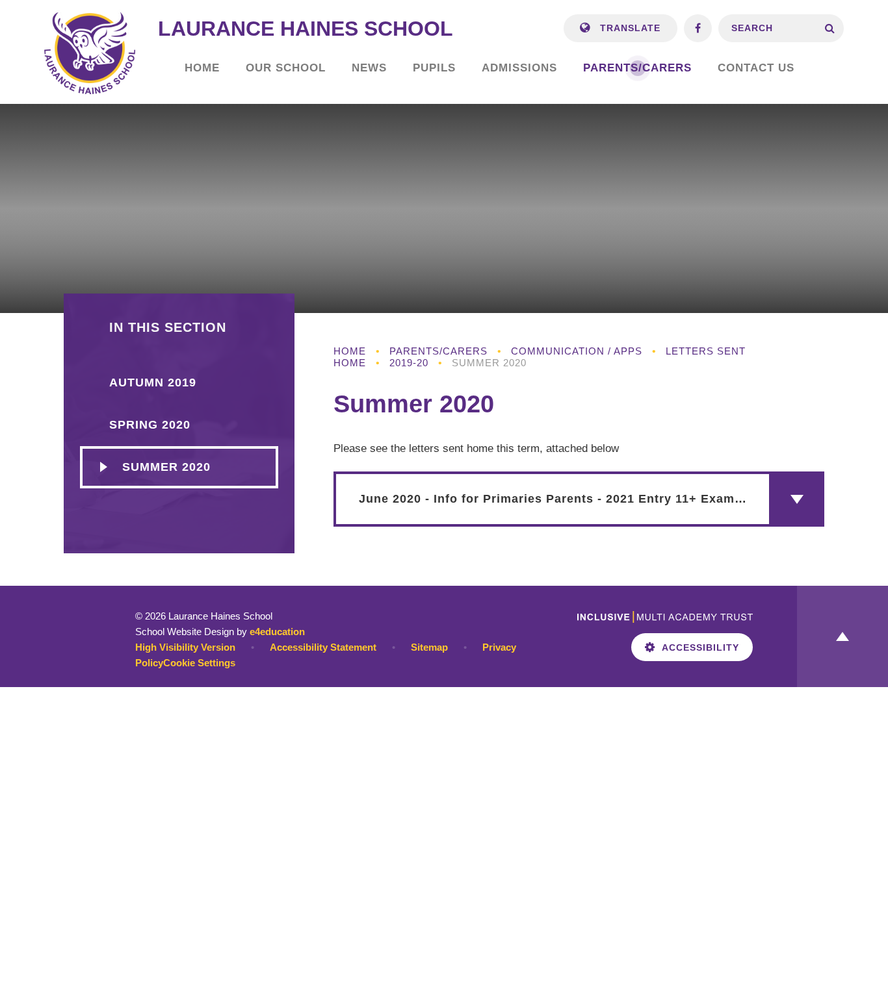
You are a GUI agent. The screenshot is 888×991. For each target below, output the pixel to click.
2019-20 (408, 362)
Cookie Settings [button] (199, 662)
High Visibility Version (185, 647)
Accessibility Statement (323, 647)
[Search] (830, 28)
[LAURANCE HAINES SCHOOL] (89, 52)
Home (349, 351)
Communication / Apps (576, 351)
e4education (277, 631)
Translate (628, 28)
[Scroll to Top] (842, 636)
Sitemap (429, 647)
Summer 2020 (489, 362)
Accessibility (700, 647)
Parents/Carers (438, 351)
